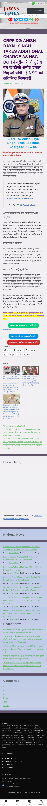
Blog (5, 690)
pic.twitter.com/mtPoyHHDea (19, 198)
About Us (6, 774)
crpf (11, 426)
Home (5, 804)
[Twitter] (21, 19)
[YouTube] (10, 19)
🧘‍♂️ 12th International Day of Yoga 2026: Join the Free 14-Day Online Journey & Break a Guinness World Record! (22, 665)
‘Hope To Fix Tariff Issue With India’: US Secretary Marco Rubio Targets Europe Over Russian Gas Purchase (22, 600)
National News (14, 553)
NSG (23, 426)
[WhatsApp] (31, 19)
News (17, 804)
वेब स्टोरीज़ (6, 706)
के (19, 152)
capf (7, 426)
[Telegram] (26, 19)
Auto (5, 686)
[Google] (37, 19)
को (36, 152)
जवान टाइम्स (7, 329)
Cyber (29, 804)
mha (18, 426)
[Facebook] (16, 19)
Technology (41, 804)
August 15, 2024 (27, 204)
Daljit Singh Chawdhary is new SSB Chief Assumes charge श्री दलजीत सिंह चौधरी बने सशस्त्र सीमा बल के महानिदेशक (30, 381)
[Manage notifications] (42, 802)
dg (15, 426)
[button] (30, 11)
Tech (5, 702)
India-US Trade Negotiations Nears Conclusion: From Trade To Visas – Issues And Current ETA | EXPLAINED (22, 613)
